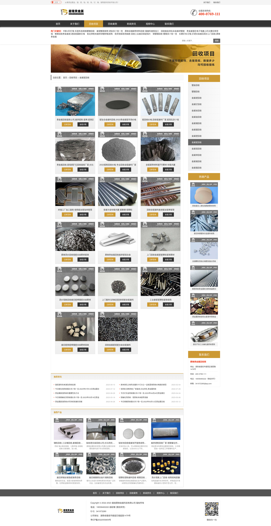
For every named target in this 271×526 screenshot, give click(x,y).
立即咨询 (67, 124)
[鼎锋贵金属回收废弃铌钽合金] (118, 236)
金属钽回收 (197, 148)
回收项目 (93, 23)
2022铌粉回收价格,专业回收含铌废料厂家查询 (118, 164)
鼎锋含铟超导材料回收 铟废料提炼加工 (142, 30)
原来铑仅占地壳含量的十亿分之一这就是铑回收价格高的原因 (151, 384)
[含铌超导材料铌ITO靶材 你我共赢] (161, 146)
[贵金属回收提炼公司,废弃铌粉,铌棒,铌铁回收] (75, 101)
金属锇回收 (197, 167)
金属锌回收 (197, 154)
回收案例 (112, 23)
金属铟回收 (197, 129)
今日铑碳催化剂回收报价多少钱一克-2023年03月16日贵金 (85, 397)
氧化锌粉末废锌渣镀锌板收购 (100, 33)
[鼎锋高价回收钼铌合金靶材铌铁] (75, 236)
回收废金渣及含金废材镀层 (173, 30)
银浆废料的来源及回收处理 (85, 384)
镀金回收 (196, 85)
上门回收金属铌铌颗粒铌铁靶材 (160, 254)
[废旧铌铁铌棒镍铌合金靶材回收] (75, 326)
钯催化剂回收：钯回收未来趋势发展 (151, 397)
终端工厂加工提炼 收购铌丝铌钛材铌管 (75, 209)
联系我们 (216, 2)
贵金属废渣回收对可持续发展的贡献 (85, 401)
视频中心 (150, 23)
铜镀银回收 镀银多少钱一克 (165, 33)
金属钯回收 (197, 135)
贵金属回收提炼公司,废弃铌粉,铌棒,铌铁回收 (75, 119)
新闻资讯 (131, 23)
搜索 (217, 41)
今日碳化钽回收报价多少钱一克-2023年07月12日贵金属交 (85, 389)
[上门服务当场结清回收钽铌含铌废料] (118, 281)
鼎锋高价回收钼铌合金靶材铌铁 (75, 254)
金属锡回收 (197, 161)
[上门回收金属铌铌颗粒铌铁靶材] (161, 236)
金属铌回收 (197, 142)
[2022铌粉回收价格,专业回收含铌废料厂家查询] (118, 146)
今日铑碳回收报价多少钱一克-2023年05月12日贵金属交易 (151, 401)
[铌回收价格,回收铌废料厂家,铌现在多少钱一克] (161, 101)
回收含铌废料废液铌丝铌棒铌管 (160, 209)
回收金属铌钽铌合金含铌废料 (118, 344)
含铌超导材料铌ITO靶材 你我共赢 (160, 164)
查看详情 (83, 124)
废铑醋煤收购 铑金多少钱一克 (110, 30)
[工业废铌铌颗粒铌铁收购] (161, 281)
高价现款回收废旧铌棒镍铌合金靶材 (75, 299)
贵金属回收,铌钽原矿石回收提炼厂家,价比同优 (75, 164)
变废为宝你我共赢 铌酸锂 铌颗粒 (117, 209)
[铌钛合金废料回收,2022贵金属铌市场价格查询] (118, 101)
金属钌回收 (197, 104)
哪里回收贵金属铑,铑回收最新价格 (70, 33)
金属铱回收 (197, 110)
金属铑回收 (197, 97)
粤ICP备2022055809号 (100, 519)
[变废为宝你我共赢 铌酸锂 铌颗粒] (118, 191)
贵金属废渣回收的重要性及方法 (85, 393)
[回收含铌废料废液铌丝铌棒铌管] (161, 191)
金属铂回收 (197, 116)
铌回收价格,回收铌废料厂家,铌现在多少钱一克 (160, 119)
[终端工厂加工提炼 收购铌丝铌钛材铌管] (75, 191)
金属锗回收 (197, 123)
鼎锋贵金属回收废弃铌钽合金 (118, 254)
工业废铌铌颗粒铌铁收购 (160, 299)
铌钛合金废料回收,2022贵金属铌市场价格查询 (118, 119)
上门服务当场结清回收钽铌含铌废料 (118, 299)
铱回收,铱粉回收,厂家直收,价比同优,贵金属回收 (151, 389)
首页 (58, 23)
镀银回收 (196, 91)
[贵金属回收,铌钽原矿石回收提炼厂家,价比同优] (75, 146)
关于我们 (206, 2)
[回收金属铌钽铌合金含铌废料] (118, 326)
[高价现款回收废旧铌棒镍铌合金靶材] (75, 281)
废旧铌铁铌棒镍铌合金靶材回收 (75, 344)
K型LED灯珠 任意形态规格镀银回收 (79, 30)
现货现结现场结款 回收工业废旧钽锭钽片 (133, 33)
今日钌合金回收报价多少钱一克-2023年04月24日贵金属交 (151, 393)
